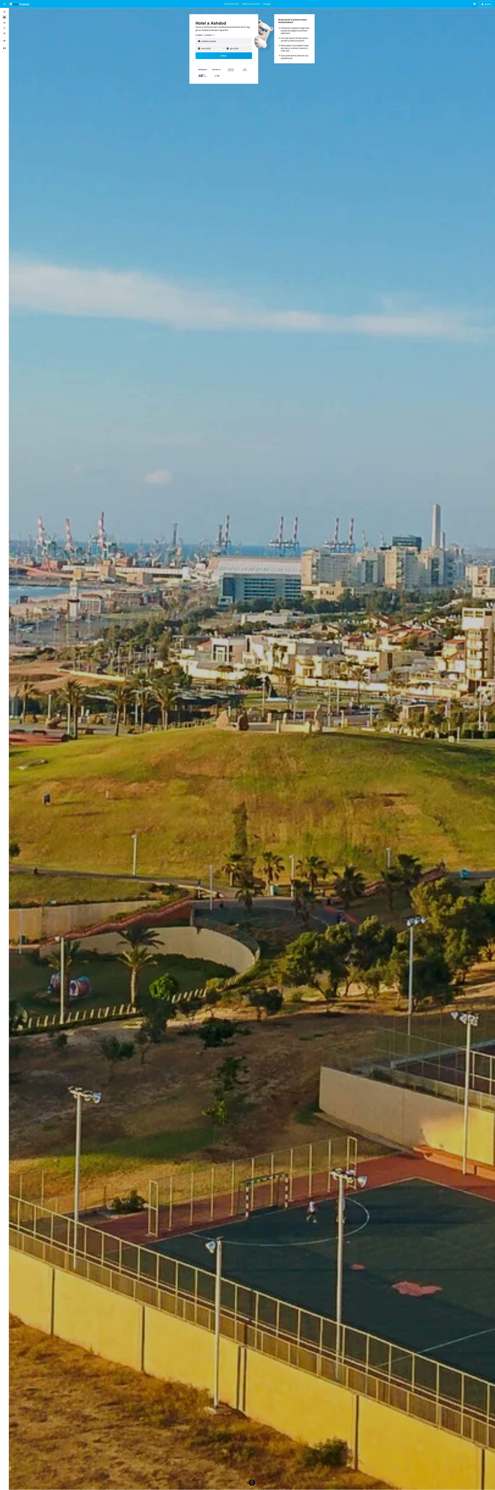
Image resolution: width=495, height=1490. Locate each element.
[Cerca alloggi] (4, 17)
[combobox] (205, 35)
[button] (4, 4)
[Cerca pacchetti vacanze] (4, 28)
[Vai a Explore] (4, 33)
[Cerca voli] (4, 11)
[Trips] (4, 40)
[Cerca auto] (4, 22)
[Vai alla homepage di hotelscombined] (19, 4)
